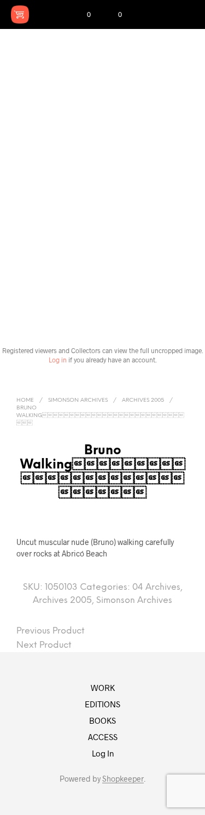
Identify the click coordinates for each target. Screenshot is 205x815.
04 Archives (156, 587)
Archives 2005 (143, 400)
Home (25, 400)
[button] (81, 14)
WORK (103, 688)
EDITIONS (102, 704)
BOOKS (102, 720)
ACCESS (103, 737)
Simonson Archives (78, 400)
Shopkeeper (123, 779)
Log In (103, 753)
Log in (58, 359)
